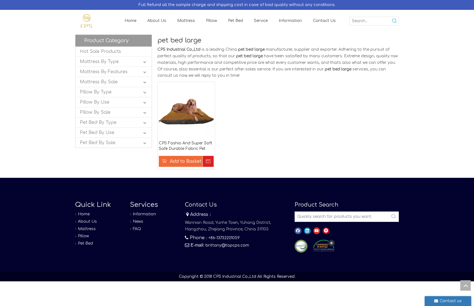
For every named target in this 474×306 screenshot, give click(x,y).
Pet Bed (85, 243)
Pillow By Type (96, 92)
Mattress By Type (99, 61)
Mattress (87, 229)
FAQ (137, 229)
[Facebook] (298, 230)
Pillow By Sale (95, 112)
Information (144, 214)
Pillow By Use (94, 102)
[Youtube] (316, 230)
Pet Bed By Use (97, 132)
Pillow (83, 236)
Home (84, 214)
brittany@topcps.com (227, 245)
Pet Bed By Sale (97, 142)
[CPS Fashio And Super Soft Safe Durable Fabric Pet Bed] (186, 110)
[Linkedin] (307, 230)
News (138, 221)
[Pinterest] (326, 230)
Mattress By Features (104, 71)
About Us (87, 221)
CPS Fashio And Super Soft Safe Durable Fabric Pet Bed (185, 146)
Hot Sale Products (100, 51)
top (465, 285)
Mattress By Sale (99, 81)
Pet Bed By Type (98, 122)
